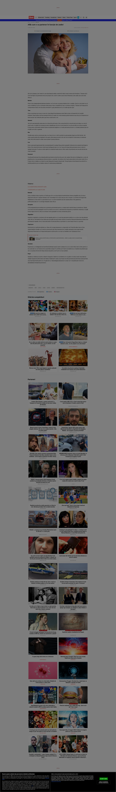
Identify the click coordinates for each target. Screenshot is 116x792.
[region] (58, 782)
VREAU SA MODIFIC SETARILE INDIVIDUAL (104, 782)
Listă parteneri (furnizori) (56, 781)
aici (32, 785)
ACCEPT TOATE (103, 778)
